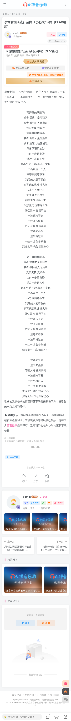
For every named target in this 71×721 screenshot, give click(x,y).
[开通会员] (65, 691)
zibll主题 (55, 702)
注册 (47, 623)
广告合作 (41, 694)
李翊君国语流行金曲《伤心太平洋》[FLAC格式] (35, 24)
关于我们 (54, 694)
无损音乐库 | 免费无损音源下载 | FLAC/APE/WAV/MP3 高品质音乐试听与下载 (32, 701)
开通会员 (37, 81)
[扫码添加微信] (65, 699)
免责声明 (29, 694)
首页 (6, 13)
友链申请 (16, 694)
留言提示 (12, 425)
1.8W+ (36, 502)
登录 (27, 623)
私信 (63, 34)
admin (16, 33)
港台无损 (16, 13)
